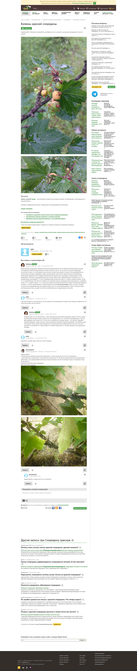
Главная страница (63, 655)
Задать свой (111, 87)
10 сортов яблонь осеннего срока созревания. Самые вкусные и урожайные (109, 135)
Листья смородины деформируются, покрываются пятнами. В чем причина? (52, 562)
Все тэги (82, 664)
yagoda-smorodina (26, 597)
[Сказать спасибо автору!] (85, 292)
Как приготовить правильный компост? (109, 264)
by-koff (23, 609)
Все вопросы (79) (96, 87)
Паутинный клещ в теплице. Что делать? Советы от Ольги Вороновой (109, 162)
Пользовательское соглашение (103, 655)
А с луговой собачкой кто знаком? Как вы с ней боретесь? (102, 240)
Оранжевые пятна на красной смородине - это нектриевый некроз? (45, 218)
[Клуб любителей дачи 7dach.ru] (27, 8)
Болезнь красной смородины (100, 48)
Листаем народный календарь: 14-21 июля (109, 122)
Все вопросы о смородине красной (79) (32, 222)
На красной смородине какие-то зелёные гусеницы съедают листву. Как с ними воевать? (102, 58)
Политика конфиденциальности (103, 658)
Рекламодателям (99, 664)
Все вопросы (83, 660)
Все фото (82, 658)
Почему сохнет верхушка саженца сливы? (109, 207)
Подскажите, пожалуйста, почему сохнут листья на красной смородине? (47, 215)
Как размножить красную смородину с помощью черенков (43, 217)
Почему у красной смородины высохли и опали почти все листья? (48, 611)
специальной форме (63, 505)
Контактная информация (101, 660)
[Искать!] (74, 8)
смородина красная (61, 232)
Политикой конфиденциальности (82, 3)
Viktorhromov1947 (26, 545)
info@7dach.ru (25, 662)
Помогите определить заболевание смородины (40, 585)
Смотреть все (57, 624)
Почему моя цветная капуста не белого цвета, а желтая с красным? (109, 234)
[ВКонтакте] (79, 237)
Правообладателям (100, 662)
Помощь (61, 664)
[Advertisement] (54, 525)
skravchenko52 (30, 350)
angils (22, 583)
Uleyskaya (28, 264)
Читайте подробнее (26, 209)
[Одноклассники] (82, 237)
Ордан (34, 199)
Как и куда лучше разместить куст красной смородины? (101, 39)
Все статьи (82, 662)
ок (94, 3)
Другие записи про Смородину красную (45, 540)
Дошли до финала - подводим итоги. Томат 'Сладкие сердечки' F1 (109, 225)
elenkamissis (24, 572)
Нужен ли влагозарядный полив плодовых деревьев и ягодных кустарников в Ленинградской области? (101, 258)
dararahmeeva (33, 474)
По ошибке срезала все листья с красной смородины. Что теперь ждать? (51, 599)
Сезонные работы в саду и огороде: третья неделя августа (109, 114)
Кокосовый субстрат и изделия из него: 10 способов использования (109, 143)
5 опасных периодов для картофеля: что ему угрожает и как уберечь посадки (109, 154)
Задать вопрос (26, 228)
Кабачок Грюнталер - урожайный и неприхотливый (109, 182)
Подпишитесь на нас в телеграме (106, 94)
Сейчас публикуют (64, 658)
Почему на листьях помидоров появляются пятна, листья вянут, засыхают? (109, 192)
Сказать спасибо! (37, 254)
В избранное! (27, 28)
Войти (112, 8)
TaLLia (22, 559)
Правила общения (99, 653)
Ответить (25, 292)
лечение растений (70, 232)
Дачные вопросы (63, 662)
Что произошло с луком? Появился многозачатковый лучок (109, 216)
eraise (27, 297)
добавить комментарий (80, 508)
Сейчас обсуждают (64, 660)
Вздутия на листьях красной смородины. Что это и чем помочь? (101, 30)
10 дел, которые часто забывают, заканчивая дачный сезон (109, 249)
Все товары (83, 655)
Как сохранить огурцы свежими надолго (109, 170)
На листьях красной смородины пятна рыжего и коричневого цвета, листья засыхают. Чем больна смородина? (102, 78)
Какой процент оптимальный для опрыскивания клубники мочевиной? (102, 201)
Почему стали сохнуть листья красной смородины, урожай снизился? (49, 547)
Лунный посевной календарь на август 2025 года (109, 105)
